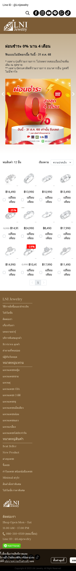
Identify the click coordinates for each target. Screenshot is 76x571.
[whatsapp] (61, 13)
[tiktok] (68, 13)
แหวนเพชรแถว (11, 420)
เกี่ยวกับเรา (8, 325)
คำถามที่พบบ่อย (11, 350)
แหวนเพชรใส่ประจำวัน (15, 433)
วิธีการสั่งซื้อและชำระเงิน (16, 306)
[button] (28, 13)
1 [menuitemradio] (38, 282)
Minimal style (11, 477)
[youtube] (49, 13)
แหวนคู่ (6, 382)
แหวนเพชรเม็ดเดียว (13, 407)
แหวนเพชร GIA (11, 389)
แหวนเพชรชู (9, 401)
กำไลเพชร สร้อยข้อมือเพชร (17, 471)
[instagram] (42, 13)
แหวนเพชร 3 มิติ (12, 395)
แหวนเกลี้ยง (9, 426)
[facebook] (36, 13)
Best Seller (9, 446)
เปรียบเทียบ (12, 199)
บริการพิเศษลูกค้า (12, 338)
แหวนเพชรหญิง (11, 370)
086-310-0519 (15, 533)
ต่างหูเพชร (8, 458)
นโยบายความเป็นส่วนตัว (16, 561)
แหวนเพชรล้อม (11, 414)
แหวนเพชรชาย (11, 376)
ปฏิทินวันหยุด (10, 356)
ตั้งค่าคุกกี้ (58, 560)
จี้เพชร (6, 465)
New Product (11, 452)
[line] (55, 13)
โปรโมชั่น (8, 312)
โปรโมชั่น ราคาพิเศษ (14, 490)
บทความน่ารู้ (9, 331)
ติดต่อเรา (7, 319)
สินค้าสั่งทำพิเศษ (12, 484)
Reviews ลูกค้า (11, 344)
